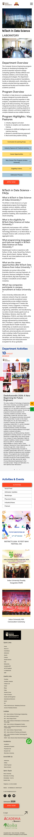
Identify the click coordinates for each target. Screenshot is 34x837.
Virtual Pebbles (23, 834)
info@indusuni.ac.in (11, 791)
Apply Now (11, 182)
